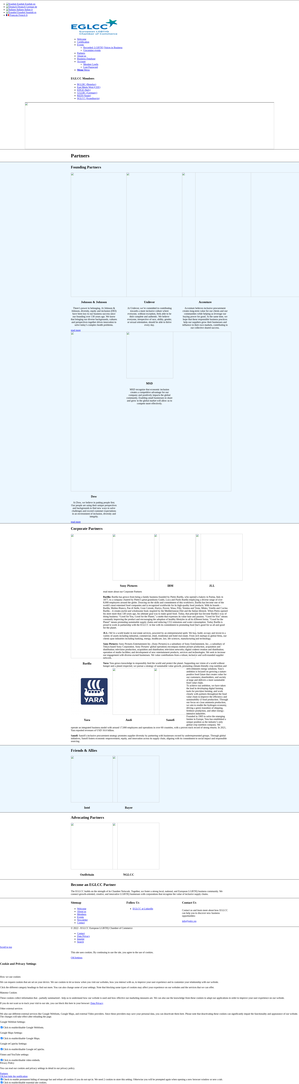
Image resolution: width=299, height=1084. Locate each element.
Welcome (81, 908)
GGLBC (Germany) (87, 92)
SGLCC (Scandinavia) (88, 98)
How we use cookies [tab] (10, 976)
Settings (78, 957)
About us (81, 911)
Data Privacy (96, 1003)
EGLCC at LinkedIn (143, 908)
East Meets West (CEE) (88, 87)
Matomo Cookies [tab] (8, 992)
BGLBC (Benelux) (86, 84)
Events (80, 917)
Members (81, 914)
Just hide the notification (16, 1076)
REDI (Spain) (84, 95)
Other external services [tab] (11, 1008)
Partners (4, 1073)
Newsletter (82, 920)
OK (73, 957)
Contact (81, 922)
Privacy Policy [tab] (7, 1063)
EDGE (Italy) (83, 90)
